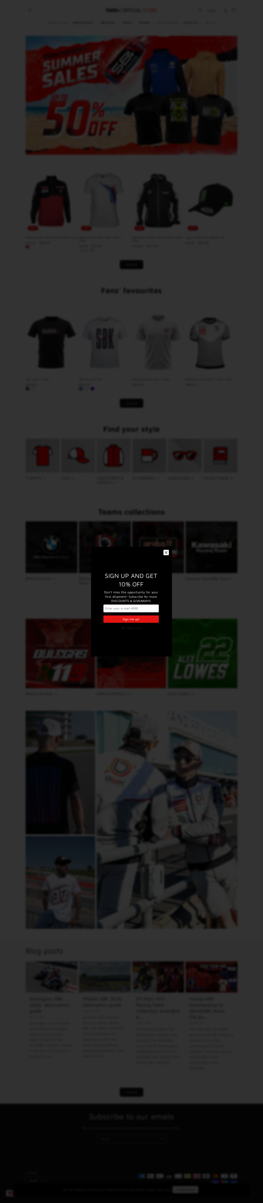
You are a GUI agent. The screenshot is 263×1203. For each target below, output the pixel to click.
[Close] (166, 552)
